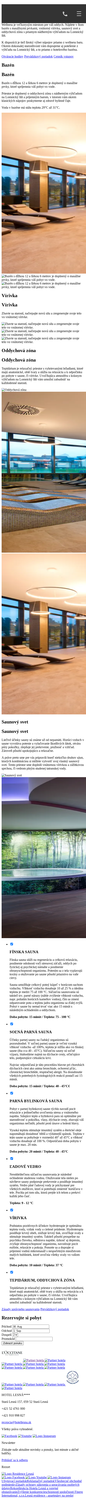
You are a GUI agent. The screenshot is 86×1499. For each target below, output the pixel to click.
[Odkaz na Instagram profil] (44, 1436)
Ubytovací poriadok (14, 1481)
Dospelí (6, 1334)
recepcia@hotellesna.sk (16, 1422)
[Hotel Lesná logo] (24, 13)
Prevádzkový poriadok (38, 56)
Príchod (6, 1326)
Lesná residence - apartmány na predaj (49, 1495)
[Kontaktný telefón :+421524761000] (65, 14)
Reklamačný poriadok (41, 1481)
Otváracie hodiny (12, 56)
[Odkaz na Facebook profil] (9, 1436)
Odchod (7, 1330)
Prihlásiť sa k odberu (15, 1460)
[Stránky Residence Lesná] (18, 1473)
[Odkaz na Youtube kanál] (25, 1436)
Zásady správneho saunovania (21, 1309)
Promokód (8, 1338)
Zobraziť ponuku (12, 1343)
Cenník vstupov (64, 56)
